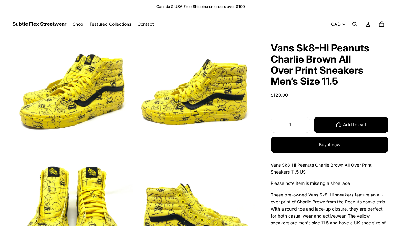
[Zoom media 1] (73, 95)
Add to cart (355, 124)
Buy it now (329, 144)
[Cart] (381, 24)
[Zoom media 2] (195, 95)
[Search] (355, 24)
